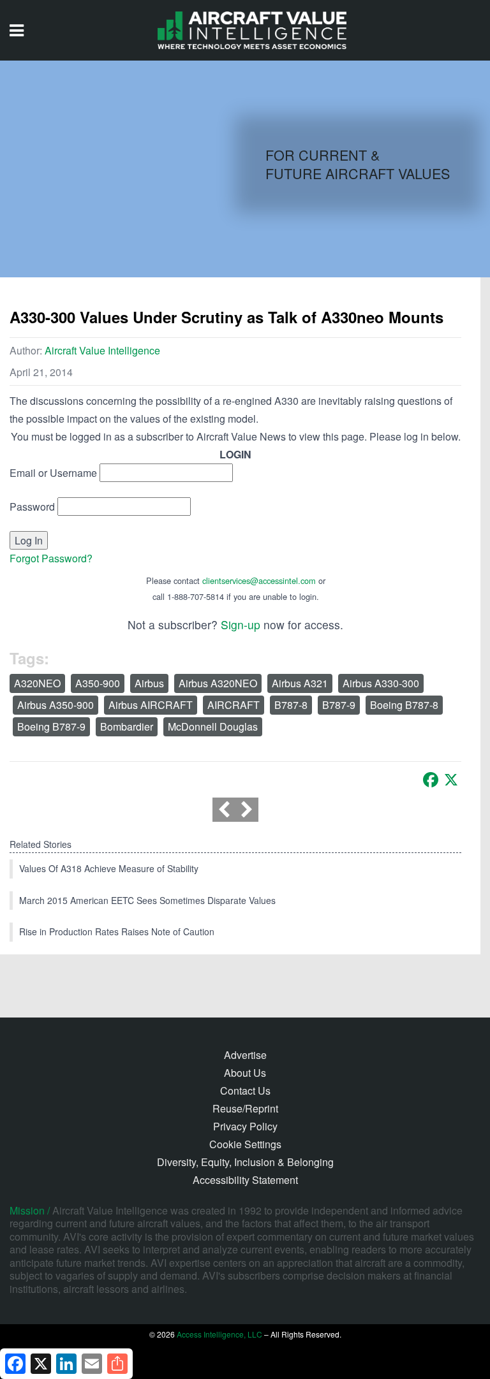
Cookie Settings (245, 1144)
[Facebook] (430, 780)
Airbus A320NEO (218, 683)
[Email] (92, 1363)
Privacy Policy (245, 1126)
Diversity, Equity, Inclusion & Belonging (245, 1162)
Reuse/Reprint (245, 1108)
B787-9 (338, 704)
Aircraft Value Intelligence (102, 350)
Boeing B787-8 (404, 704)
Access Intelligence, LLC (219, 1334)
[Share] (117, 1363)
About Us (245, 1072)
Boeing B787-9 (51, 726)
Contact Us (245, 1090)
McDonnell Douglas (213, 726)
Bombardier (126, 726)
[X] (451, 780)
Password (32, 506)
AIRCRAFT (233, 704)
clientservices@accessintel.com (259, 580)
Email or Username (53, 472)
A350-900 (97, 683)
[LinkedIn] (66, 1363)
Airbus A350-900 (55, 704)
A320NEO (37, 683)
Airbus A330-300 (381, 683)
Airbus (149, 683)
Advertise (245, 1054)
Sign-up (240, 624)
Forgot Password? (51, 558)
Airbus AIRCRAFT (150, 704)
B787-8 (291, 704)
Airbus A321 (300, 683)
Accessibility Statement (245, 1179)
